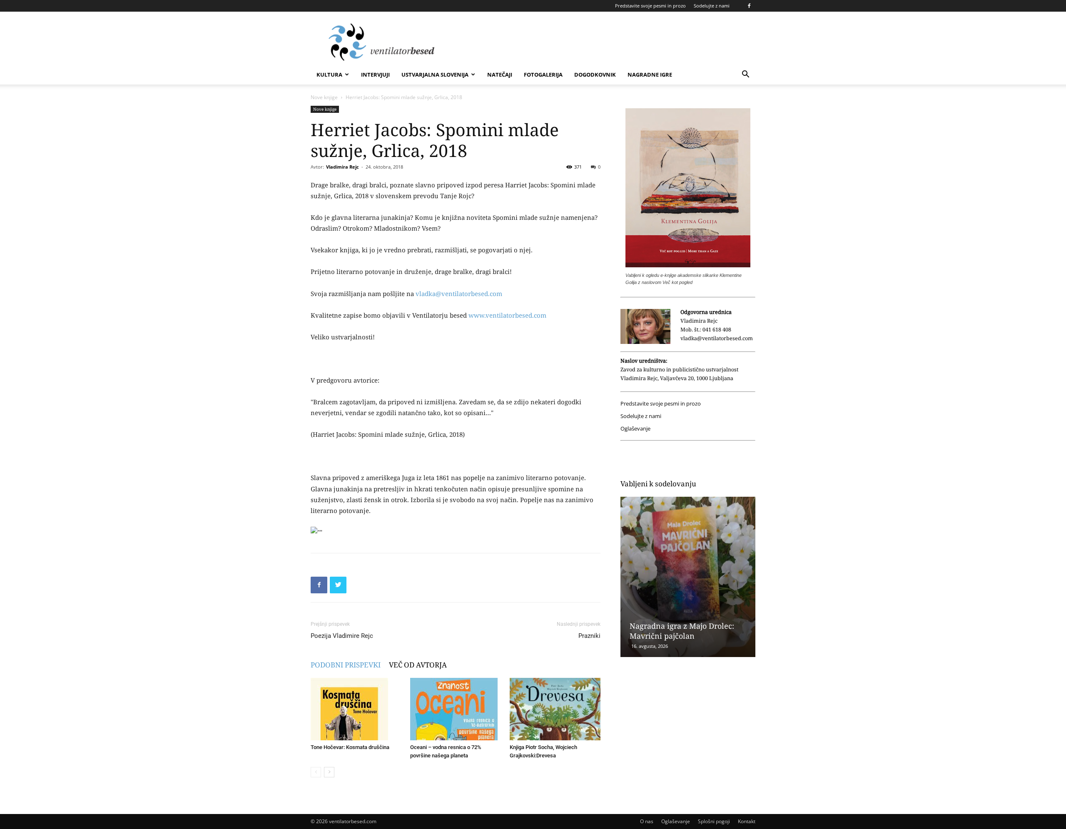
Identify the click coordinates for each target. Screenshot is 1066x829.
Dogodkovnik (595, 74)
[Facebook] (749, 6)
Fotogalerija (543, 74)
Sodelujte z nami (712, 5)
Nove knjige (324, 97)
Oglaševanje (635, 428)
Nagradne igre (650, 74)
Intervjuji (375, 74)
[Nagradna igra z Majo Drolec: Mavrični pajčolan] (687, 577)
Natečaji (499, 74)
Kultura (329, 74)
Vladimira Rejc (342, 167)
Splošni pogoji (714, 821)
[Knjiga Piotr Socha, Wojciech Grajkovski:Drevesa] (555, 709)
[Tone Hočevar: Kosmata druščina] (356, 709)
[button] (745, 75)
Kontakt (746, 821)
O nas (646, 821)
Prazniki (589, 636)
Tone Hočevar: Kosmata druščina (350, 747)
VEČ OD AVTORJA (418, 665)
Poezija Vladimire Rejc (342, 636)
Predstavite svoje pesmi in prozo (650, 5)
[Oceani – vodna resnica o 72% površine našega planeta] (455, 709)
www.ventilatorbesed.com (507, 315)
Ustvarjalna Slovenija (434, 74)
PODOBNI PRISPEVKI (346, 665)
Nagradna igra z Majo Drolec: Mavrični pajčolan (682, 631)
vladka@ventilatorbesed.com (459, 293)
